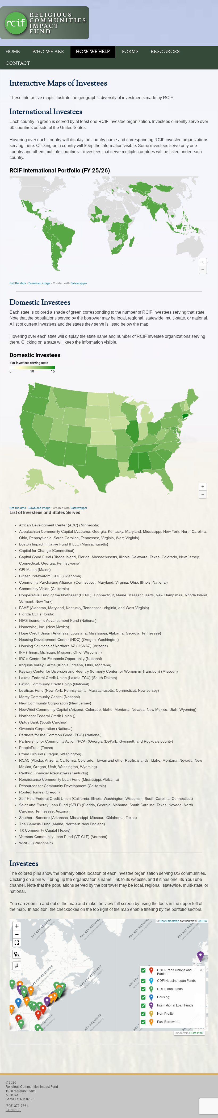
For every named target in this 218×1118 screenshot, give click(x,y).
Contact (18, 63)
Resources (165, 52)
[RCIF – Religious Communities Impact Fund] (44, 38)
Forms (130, 52)
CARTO (202, 921)
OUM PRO (196, 1033)
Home (13, 52)
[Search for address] (17, 966)
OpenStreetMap (169, 921)
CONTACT (13, 1110)
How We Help (93, 52)
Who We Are (48, 52)
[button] (200, 956)
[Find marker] (17, 954)
